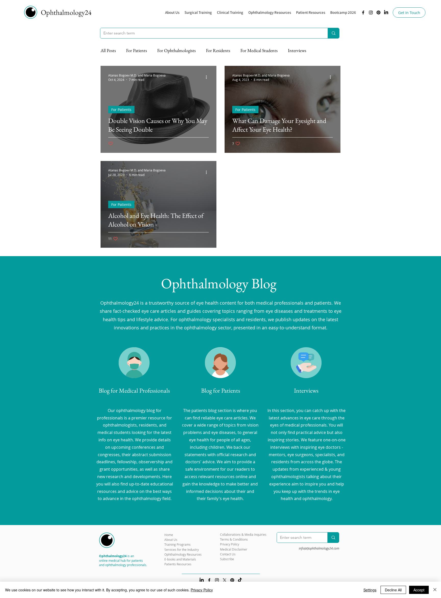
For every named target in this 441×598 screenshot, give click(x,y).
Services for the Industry (181, 549)
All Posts (108, 50)
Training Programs (177, 544)
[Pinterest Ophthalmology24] (232, 580)
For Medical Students (259, 50)
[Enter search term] (333, 33)
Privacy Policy (202, 589)
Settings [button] (369, 589)
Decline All (393, 589)
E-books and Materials (180, 559)
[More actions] (208, 77)
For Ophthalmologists (176, 50)
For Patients (136, 50)
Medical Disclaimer (233, 549)
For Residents (218, 50)
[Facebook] (363, 12)
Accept (418, 589)
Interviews (297, 50)
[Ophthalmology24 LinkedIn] (386, 12)
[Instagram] (370, 12)
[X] (224, 580)
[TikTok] (239, 580)
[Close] (435, 590)
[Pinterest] (378, 12)
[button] (269, 12)
